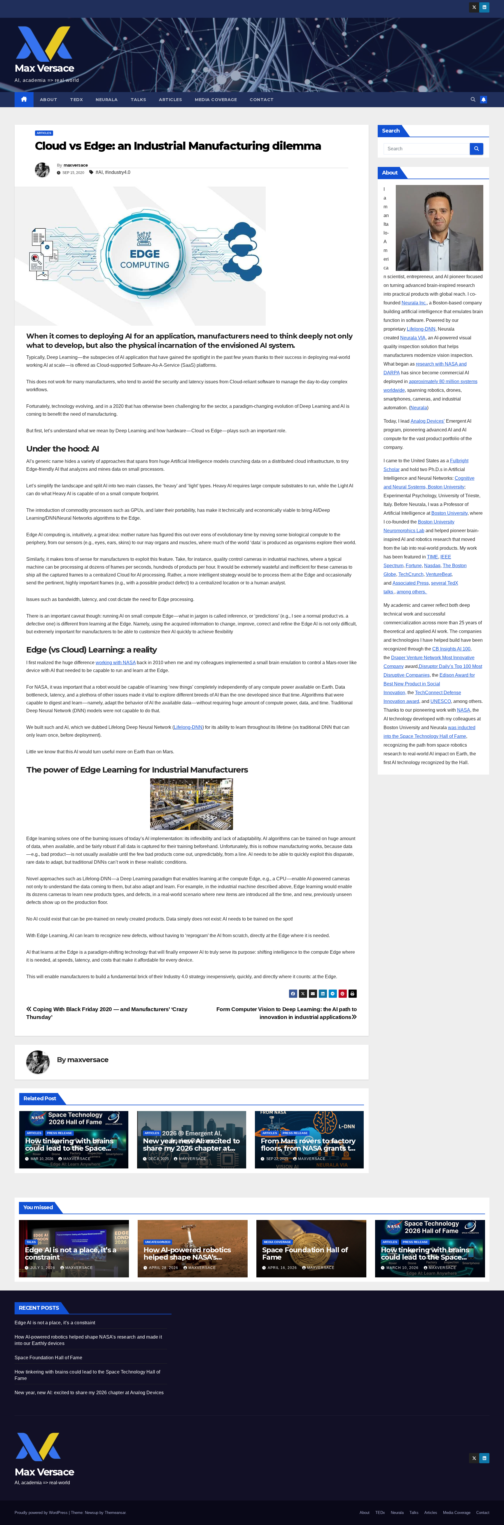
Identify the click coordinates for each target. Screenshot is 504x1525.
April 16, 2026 (283, 1268)
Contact (262, 99)
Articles (170, 99)
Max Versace (44, 68)
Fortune (414, 565)
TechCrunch (411, 574)
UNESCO (440, 701)
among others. (412, 591)
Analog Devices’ (428, 421)
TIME (432, 556)
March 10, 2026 (403, 1268)
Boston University (449, 513)
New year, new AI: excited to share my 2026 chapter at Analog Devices (191, 1148)
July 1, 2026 (43, 1268)
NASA (463, 710)
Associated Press (411, 583)
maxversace (76, 165)
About (48, 99)
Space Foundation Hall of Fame (305, 1253)
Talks (138, 99)
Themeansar (115, 1512)
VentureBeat (439, 574)
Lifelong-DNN (188, 727)
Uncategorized (157, 1242)
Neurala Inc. (414, 302)
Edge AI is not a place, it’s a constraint (70, 1253)
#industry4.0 (117, 172)
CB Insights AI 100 (451, 648)
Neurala (107, 99)
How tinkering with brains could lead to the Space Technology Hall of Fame (69, 1148)
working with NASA (116, 662)
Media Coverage (216, 99)
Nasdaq (432, 565)
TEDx (76, 99)
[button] (473, 99)
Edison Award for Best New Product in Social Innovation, (429, 684)
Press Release (59, 1133)
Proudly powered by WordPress (42, 1512)
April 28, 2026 (164, 1268)
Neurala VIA (413, 337)
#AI (99, 172)
